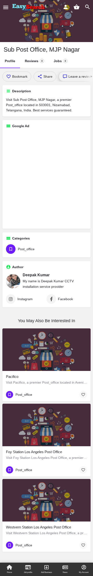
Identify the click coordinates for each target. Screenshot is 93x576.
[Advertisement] (46, 178)
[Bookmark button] (83, 394)
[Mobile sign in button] (65, 7)
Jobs (60, 61)
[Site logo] (29, 7)
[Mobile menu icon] (5, 7)
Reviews (34, 61)
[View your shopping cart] (76, 7)
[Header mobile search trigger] (87, 7)
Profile (10, 61)
